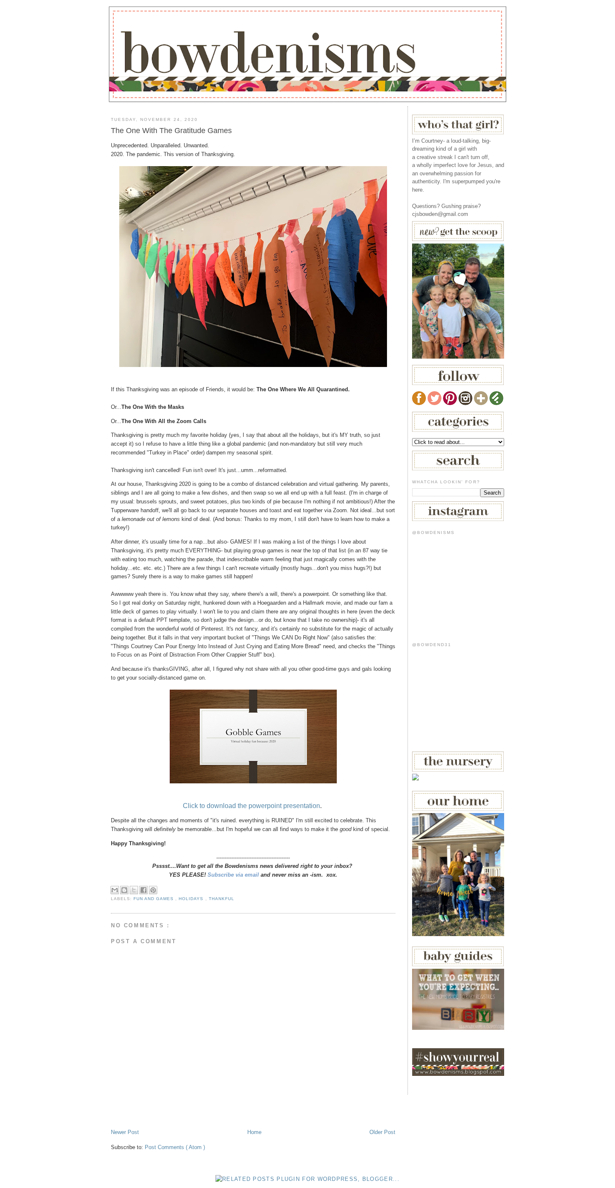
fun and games (154, 898)
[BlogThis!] (124, 890)
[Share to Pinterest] (153, 890)
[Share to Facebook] (143, 890)
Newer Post (125, 1132)
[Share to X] (134, 890)
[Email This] (114, 890)
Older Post (382, 1132)
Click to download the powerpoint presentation (251, 805)
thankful (221, 898)
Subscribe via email (233, 875)
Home (254, 1132)
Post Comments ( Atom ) (175, 1147)
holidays (192, 898)
